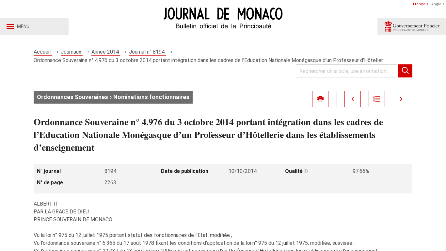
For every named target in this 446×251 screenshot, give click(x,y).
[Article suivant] (401, 99)
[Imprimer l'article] (320, 99)
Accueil (43, 52)
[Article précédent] (352, 99)
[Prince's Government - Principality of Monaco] (411, 26)
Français (420, 4)
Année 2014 (105, 52)
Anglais (437, 4)
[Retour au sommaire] (377, 99)
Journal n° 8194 (147, 52)
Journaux (72, 52)
